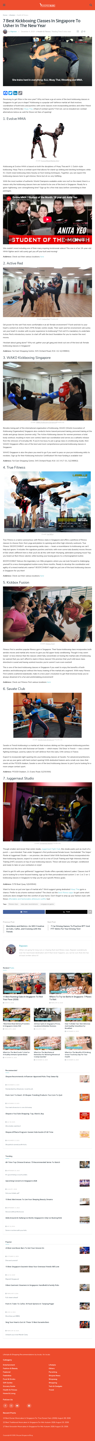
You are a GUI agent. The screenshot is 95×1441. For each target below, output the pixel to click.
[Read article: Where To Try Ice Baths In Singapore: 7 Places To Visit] (70, 983)
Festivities (7, 1375)
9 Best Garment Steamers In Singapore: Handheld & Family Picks (32, 1285)
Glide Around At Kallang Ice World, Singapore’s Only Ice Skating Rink (33, 1218)
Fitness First (50, 644)
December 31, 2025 (72, 1031)
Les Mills (50, 534)
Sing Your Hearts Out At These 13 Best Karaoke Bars (27, 1322)
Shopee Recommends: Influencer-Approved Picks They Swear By (31, 1076)
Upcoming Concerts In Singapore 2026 (21, 1181)
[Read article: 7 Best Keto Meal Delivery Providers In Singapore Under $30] (16, 1014)
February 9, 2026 (12, 1293)
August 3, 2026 (12, 1189)
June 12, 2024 (11, 1312)
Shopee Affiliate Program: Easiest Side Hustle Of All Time (29, 1132)
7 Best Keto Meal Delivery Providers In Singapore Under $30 (16, 1025)
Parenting (53, 1372)
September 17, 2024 (13, 1208)
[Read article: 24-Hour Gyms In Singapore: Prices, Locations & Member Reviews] (47, 1014)
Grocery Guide (9, 1386)
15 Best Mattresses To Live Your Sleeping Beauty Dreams (29, 1199)
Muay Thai (28, 109)
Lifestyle (12, 15)
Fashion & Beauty (10, 1368)
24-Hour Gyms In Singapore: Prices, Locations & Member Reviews (47, 1025)
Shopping (53, 1383)
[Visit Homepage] (47, 5)
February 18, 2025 (13, 1331)
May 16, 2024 (11, 1226)
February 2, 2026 (10, 1029)
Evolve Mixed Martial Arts (50, 161)
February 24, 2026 (56, 1003)
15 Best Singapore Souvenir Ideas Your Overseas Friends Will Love (32, 1266)
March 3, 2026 (9, 1003)
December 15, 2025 (13, 1103)
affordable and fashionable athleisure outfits (27, 899)
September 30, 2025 (13, 1171)
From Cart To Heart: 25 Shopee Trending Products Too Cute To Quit (33, 1095)
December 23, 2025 (41, 1060)
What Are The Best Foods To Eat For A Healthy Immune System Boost (16, 1053)
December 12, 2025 (13, 1140)
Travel (51, 1390)
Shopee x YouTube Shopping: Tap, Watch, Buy (24, 1113)
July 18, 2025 (11, 1122)
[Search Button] (91, 5)
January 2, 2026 (40, 1029)
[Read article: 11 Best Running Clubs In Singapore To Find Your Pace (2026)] (24, 983)
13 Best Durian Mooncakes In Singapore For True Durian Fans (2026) (30, 1418)
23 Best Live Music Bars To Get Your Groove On (24, 1248)
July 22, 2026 (11, 1275)
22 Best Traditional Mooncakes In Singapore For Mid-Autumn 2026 (29, 1422)
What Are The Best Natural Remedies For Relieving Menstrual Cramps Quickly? (47, 1054)
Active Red (46, 319)
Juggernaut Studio (46, 843)
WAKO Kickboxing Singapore (46, 422)
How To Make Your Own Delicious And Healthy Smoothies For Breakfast (77, 1026)
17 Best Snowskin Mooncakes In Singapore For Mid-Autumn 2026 (29, 1426)
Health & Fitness (22, 15)
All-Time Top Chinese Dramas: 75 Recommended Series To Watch (32, 1162)
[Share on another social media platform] (90, 912)
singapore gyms (47, 904)
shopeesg (53, 1379)
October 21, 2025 (13, 1256)
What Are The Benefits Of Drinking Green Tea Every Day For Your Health (78, 1054)
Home (5, 15)
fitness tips (13, 904)
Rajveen (14, 32)
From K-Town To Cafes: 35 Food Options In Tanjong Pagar (29, 1304)
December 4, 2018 (28, 32)
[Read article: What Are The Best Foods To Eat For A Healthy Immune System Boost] (16, 1043)
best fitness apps (65, 892)
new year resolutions (29, 904)
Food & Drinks (9, 1379)
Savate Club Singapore (46, 740)
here (42, 256)
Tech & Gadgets (55, 1386)
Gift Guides (7, 1383)
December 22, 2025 (72, 1060)
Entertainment (9, 1365)
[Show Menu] (4, 5)
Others (52, 1368)
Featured (6, 1372)
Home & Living (9, 1393)
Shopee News (54, 1375)
